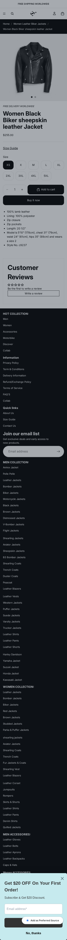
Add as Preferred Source (45, 920)
